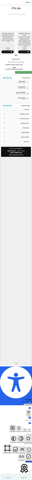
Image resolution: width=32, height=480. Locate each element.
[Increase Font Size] (30, 402)
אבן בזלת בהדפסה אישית (24, 34)
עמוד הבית (22, 14)
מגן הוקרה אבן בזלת (7, 33)
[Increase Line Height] (30, 418)
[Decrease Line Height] (30, 423)
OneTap (24, 401)
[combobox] (16, 261)
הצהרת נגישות (12, 154)
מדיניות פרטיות (19, 154)
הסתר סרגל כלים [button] (27, 404)
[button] (31, 365)
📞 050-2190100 (13, 151)
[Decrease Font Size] (30, 408)
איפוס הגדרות (28, 461)
